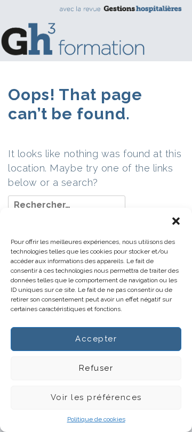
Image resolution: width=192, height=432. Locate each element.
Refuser (96, 368)
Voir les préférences (96, 397)
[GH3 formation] (92, 30)
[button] (176, 221)
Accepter (96, 339)
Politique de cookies (96, 419)
